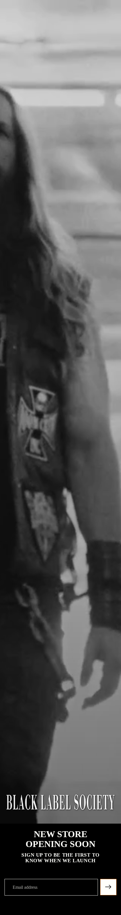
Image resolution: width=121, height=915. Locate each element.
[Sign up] (108, 887)
